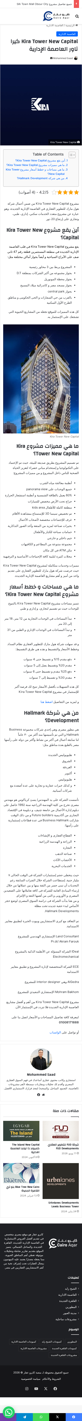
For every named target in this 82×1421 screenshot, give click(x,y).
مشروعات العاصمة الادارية (33, 1348)
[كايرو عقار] (56, 16)
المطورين (71, 1307)
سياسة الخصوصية (30, 1378)
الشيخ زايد (71, 1288)
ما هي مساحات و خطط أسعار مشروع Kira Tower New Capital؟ (35, 171)
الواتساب (55, 1032)
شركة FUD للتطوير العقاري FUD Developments (63, 1146)
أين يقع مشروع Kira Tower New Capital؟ (40, 160)
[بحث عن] (77, 17)
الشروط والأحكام (51, 1378)
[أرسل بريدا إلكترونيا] (51, 58)
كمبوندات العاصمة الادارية (23, 1341)
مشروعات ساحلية (66, 1319)
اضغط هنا (47, 702)
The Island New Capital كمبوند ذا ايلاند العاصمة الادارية (24, 1148)
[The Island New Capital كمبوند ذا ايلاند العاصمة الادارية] (21, 1131)
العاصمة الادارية (54, 25)
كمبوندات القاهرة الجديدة (64, 1348)
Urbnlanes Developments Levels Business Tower (64, 1204)
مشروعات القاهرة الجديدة (64, 1355)
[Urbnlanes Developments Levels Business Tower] (61, 1181)
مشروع (69, 246)
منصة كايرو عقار (32, 1372)
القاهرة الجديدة (68, 1300)
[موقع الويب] (43, 1094)
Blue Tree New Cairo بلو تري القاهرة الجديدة (22, 1188)
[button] (9, 1412)
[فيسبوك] (38, 1094)
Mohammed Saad (63, 58)
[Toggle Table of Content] (70, 155)
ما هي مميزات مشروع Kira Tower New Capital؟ (35, 165)
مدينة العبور (70, 1313)
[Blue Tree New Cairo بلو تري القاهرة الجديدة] (21, 1173)
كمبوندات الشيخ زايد (52, 1341)
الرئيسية (70, 25)
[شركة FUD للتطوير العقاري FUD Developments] (61, 1131)
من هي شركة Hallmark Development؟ (40, 178)
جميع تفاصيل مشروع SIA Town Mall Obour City (44, 4)
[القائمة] (5, 17)
